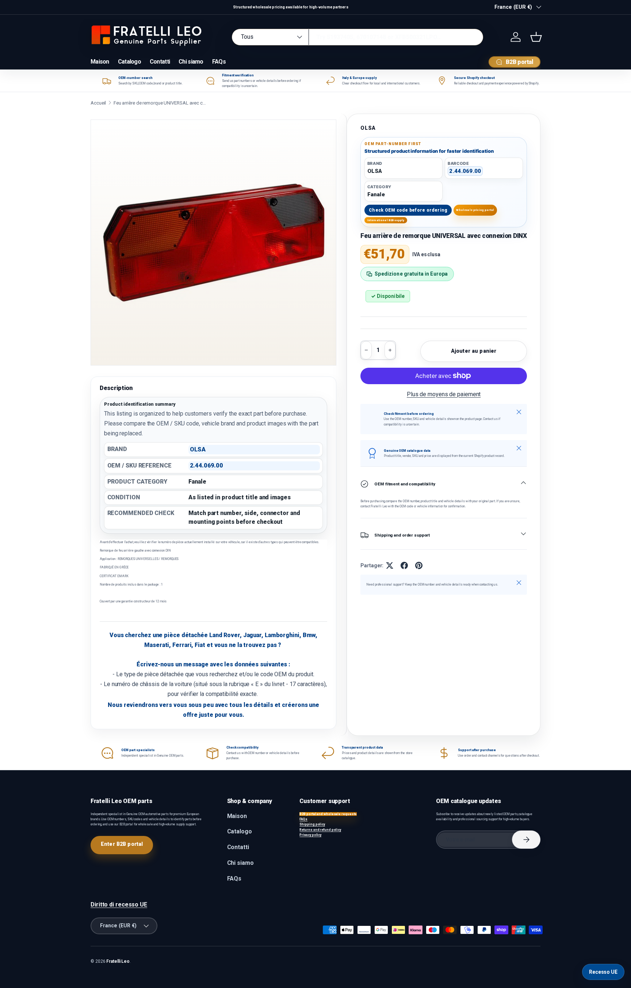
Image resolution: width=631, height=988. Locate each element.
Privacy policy (310, 835)
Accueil (98, 103)
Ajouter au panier (473, 351)
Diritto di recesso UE (119, 904)
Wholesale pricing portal (475, 210)
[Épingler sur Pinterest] (419, 565)
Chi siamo (191, 61)
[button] (536, 37)
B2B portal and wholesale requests (328, 814)
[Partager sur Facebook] (404, 565)
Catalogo (129, 61)
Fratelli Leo (118, 961)
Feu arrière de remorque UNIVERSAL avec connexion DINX (161, 103)
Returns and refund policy (320, 830)
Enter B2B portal (122, 844)
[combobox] (357, 37)
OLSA (368, 128)
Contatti (160, 61)
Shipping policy (312, 824)
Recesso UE (603, 972)
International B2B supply (386, 220)
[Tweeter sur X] (389, 565)
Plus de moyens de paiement (444, 394)
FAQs (219, 61)
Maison (100, 61)
